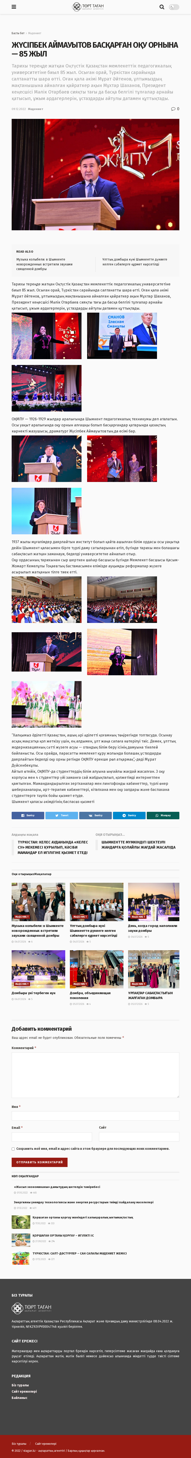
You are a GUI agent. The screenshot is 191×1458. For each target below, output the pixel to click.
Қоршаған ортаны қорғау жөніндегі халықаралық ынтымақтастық (83, 1217)
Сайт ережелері (24, 1392)
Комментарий (24, 1048)
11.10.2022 (40, 1223)
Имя (16, 1106)
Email (17, 1127)
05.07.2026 (78, 1004)
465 (34, 1192)
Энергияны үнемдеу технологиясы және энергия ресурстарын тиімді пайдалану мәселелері (87, 1202)
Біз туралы (20, 1385)
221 (53, 1259)
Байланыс (19, 1398)
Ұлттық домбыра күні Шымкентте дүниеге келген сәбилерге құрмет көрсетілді (93, 931)
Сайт (102, 1128)
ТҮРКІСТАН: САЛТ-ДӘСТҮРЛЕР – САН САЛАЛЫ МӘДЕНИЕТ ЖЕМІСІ (80, 1253)
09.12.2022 (19, 109)
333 (52, 1223)
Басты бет (18, 33)
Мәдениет (34, 33)
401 (34, 1208)
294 (53, 1241)
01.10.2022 (22, 1192)
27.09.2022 (40, 1241)
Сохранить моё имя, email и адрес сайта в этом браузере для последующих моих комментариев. (93, 1149)
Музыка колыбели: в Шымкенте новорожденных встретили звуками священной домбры (44, 264)
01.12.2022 (21, 1208)
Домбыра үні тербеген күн (33, 993)
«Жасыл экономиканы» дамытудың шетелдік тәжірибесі (57, 1187)
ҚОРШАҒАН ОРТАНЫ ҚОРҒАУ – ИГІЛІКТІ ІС (63, 1235)
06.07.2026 (20, 941)
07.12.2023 (40, 1259)
